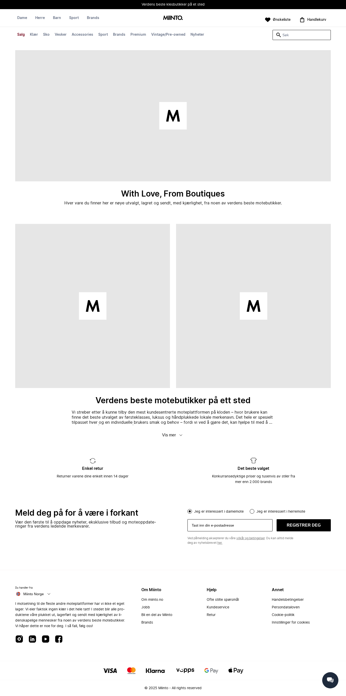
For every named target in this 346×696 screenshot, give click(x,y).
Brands (119, 34)
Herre (40, 18)
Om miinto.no (152, 600)
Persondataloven (286, 607)
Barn (57, 18)
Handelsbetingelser (288, 600)
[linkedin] (32, 639)
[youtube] (46, 639)
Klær (34, 34)
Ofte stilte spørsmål (223, 600)
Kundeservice (218, 607)
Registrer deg (304, 525)
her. (219, 542)
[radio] (189, 511)
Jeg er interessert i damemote (219, 511)
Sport (103, 34)
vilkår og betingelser (250, 538)
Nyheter (197, 34)
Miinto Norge (33, 594)
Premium (138, 34)
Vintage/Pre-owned (168, 34)
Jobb (145, 607)
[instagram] (19, 639)
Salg (21, 34)
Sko (46, 34)
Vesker (61, 34)
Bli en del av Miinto (156, 615)
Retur (211, 615)
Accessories (82, 34)
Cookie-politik (283, 615)
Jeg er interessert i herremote (280, 511)
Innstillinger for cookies (291, 622)
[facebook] (59, 639)
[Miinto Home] (173, 18)
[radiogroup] (259, 511)
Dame (22, 18)
